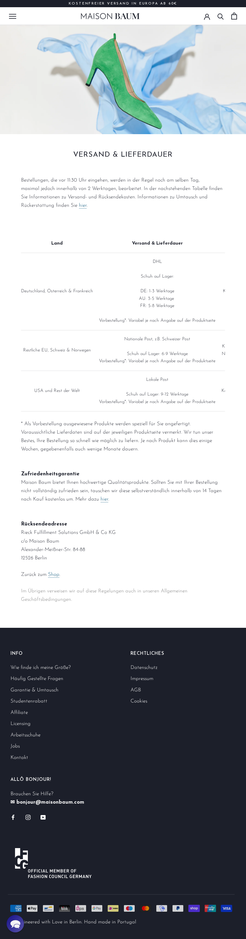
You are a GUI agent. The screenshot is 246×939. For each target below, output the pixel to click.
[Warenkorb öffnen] (234, 16)
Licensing (20, 723)
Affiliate (19, 712)
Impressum (141, 678)
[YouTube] (43, 817)
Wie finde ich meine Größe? (40, 667)
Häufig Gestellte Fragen (36, 678)
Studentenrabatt (28, 701)
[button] (15, 923)
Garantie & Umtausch (34, 690)
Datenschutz (144, 667)
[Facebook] (13, 817)
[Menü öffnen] (12, 16)
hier (83, 205)
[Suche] (221, 16)
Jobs (15, 746)
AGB (135, 690)
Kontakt (19, 757)
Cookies (138, 701)
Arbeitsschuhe (25, 735)
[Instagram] (28, 817)
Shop (53, 574)
